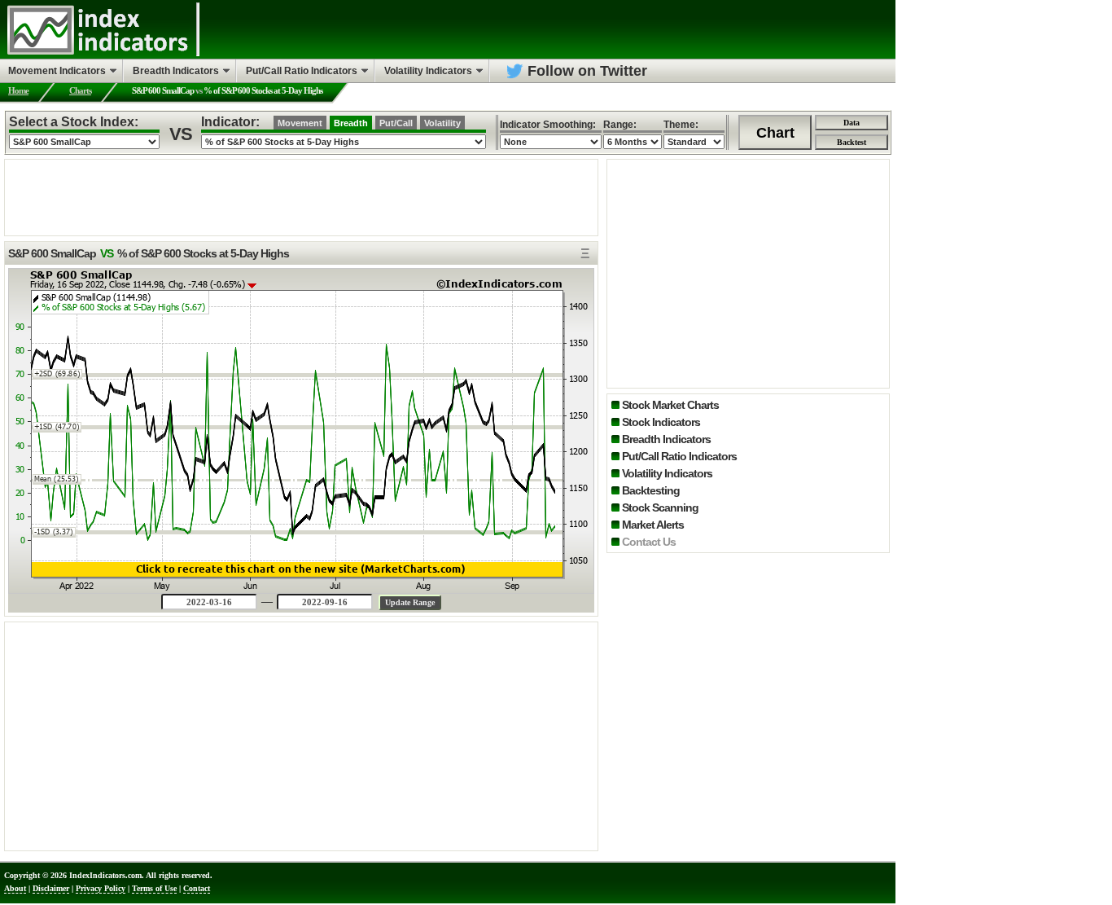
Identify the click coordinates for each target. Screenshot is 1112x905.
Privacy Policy (100, 888)
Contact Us (649, 541)
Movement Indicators (57, 71)
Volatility (442, 123)
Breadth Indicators (666, 439)
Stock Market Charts (670, 404)
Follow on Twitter (587, 71)
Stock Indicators (661, 421)
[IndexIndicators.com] (97, 53)
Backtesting (651, 490)
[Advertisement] (301, 196)
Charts (80, 90)
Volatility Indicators (667, 473)
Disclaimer (51, 888)
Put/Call (396, 123)
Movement (300, 123)
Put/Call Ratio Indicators (679, 456)
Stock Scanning (660, 507)
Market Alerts (653, 524)
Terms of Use (154, 888)
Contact (196, 888)
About (15, 888)
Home (18, 90)
